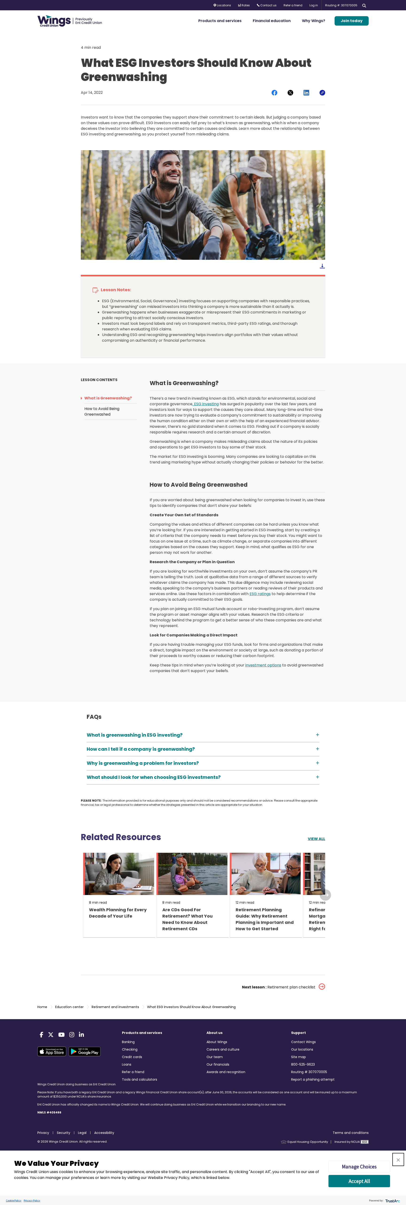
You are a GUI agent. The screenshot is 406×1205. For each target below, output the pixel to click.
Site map (298, 1057)
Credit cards (132, 1057)
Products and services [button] (220, 20)
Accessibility (104, 1132)
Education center (69, 1007)
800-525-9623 (303, 1064)
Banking (128, 1042)
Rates (245, 5)
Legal (82, 1132)
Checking (129, 1049)
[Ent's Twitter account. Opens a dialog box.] (51, 1034)
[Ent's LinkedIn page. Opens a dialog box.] (81, 1034)
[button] (398, 1159)
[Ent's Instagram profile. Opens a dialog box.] (72, 1034)
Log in (313, 5)
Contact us (268, 5)
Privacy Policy (32, 1200)
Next (325, 895)
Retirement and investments (115, 1007)
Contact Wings (303, 1042)
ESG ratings (260, 594)
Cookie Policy (13, 1200)
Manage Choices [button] (359, 1166)
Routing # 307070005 (309, 1072)
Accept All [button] (359, 1181)
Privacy (43, 1132)
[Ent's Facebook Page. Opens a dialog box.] (41, 1034)
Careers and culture (223, 1049)
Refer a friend (293, 5)
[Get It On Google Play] (86, 1051)
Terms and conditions (351, 1132)
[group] (117, 895)
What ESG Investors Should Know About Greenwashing (191, 1007)
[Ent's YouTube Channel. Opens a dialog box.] (61, 1034)
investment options (263, 665)
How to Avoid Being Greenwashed (101, 411)
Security (63, 1132)
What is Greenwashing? (108, 398)
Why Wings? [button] (313, 20)
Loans (126, 1064)
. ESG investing (205, 404)
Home (42, 1007)
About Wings (217, 1042)
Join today (352, 20)
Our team (215, 1057)
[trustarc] (392, 1200)
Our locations (302, 1049)
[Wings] (69, 21)
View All (316, 839)
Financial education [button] (272, 20)
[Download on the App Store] (53, 1051)
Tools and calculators (139, 1079)
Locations (223, 5)
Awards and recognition (226, 1072)
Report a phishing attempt (313, 1079)
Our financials (218, 1064)
